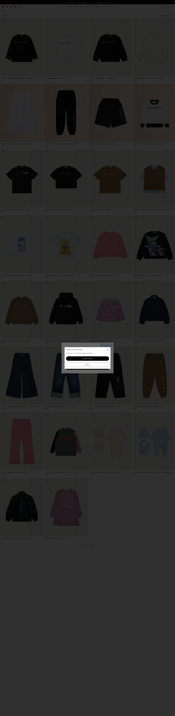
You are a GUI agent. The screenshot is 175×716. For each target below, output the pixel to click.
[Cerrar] (108, 350)
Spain (87, 365)
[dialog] (88, 358)
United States (87, 358)
